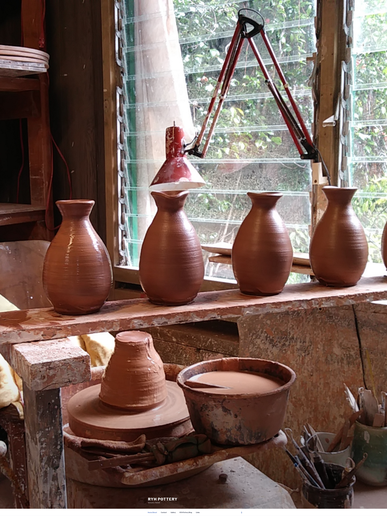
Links (198, 512)
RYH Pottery (163, 499)
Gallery (173, 512)
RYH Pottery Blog (186, 512)
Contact (164, 512)
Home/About (152, 512)
